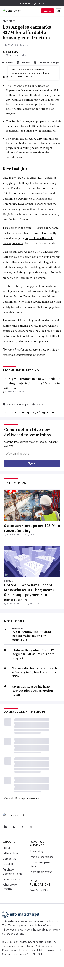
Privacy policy (10, 950)
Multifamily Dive (39, 890)
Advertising (36, 851)
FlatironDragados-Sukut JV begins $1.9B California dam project (33, 654)
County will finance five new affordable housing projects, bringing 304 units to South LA (31, 383)
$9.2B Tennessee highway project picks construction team (32, 690)
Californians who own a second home (26, 301)
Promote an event (41, 871)
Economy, (24, 412)
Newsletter (9, 864)
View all (8, 798)
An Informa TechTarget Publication (32, 3)
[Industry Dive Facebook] (13, 827)
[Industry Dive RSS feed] (30, 827)
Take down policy (49, 950)
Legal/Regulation (42, 412)
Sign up (47, 11)
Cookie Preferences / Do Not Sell (22, 954)
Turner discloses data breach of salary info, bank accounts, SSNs (35, 672)
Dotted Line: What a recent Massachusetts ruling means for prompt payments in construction (29, 592)
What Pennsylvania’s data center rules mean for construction (31, 636)
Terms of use (28, 950)
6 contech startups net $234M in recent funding (32, 528)
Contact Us (9, 858)
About (6, 847)
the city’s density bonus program (40, 257)
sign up (37, 349)
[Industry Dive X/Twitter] (22, 827)
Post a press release (27, 798)
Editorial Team (11, 853)
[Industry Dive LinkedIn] (5, 827)
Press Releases (11, 879)
